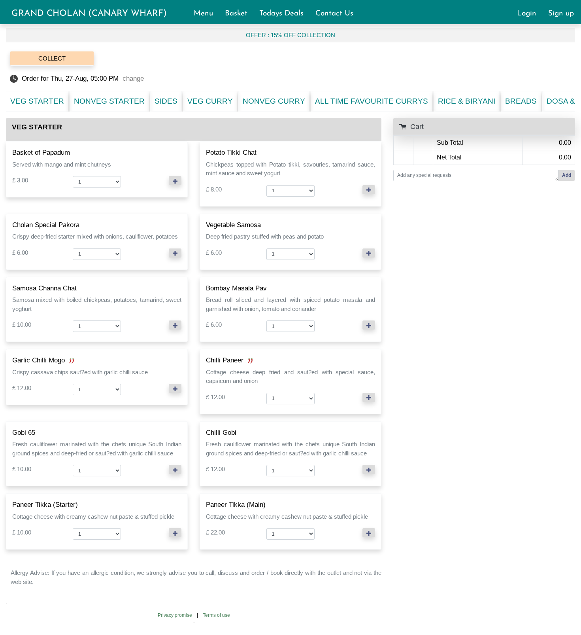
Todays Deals (285, 13)
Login (530, 13)
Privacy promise (175, 615)
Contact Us (334, 13)
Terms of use (216, 615)
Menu (207, 13)
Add (566, 175)
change (133, 78)
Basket (240, 13)
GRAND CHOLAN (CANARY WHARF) (89, 13)
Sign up (561, 13)
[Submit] (175, 180)
